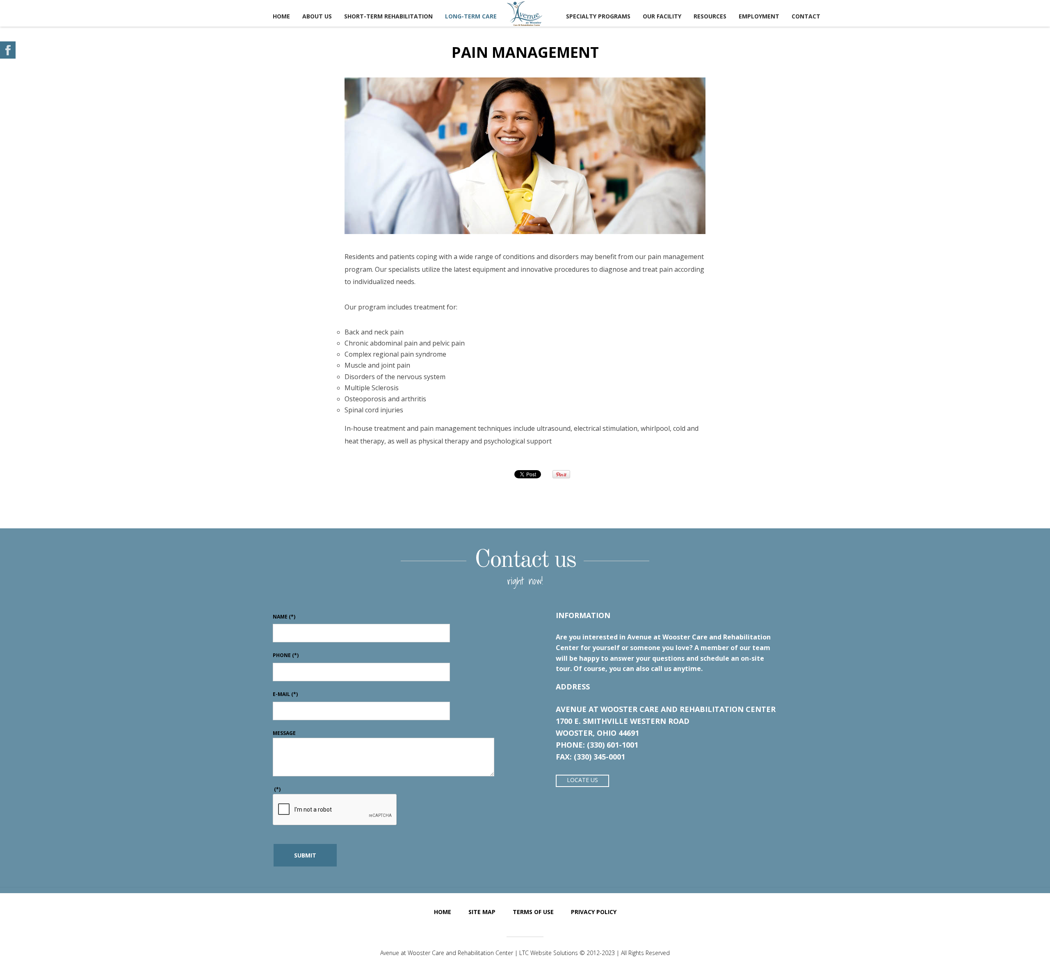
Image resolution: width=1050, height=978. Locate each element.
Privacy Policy (593, 912)
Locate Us (582, 780)
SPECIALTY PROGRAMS (598, 16)
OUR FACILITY (662, 16)
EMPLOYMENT (759, 16)
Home (281, 16)
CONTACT (806, 16)
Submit (305, 855)
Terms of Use (533, 912)
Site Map (481, 912)
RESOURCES (710, 16)
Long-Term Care (471, 16)
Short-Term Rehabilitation (388, 16)
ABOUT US (317, 16)
